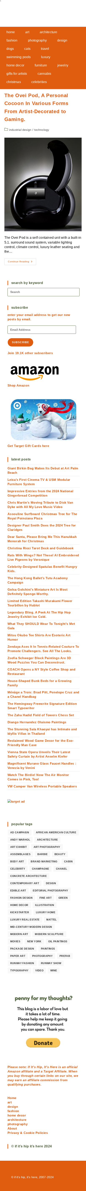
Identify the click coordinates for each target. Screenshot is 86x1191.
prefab (64, 956)
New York (34, 941)
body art (17, 861)
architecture (47, 839)
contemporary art (24, 883)
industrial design (20, 129)
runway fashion (22, 963)
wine (53, 970)
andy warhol (20, 839)
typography (19, 970)
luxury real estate (25, 919)
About (12, 1128)
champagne (40, 868)
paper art (17, 956)
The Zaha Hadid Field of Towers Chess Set (41, 715)
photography (42, 956)
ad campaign (19, 832)
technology (41, 129)
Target (48, 1071)
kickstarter (19, 912)
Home (12, 1098)
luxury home (45, 912)
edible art (18, 890)
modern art (19, 934)
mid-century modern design (31, 926)
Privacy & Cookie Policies (28, 1133)
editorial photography (50, 890)
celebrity (17, 868)
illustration (44, 905)
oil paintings (57, 941)
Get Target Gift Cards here (28, 446)
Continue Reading (22, 262)
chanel (61, 868)
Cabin (68, 861)
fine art (45, 897)
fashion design (21, 897)
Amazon (14, 1071)
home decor (19, 905)
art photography (47, 847)
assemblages (20, 854)
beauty (59, 854)
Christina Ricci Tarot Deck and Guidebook (41, 548)
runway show (51, 963)
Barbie (42, 854)
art (10, 1102)
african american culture (56, 832)
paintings (48, 948)
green (63, 897)
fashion (13, 1111)
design (51, 883)
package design (22, 948)
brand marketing (44, 861)
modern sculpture (49, 934)
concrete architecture (28, 876)
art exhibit (18, 847)
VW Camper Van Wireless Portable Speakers (42, 786)
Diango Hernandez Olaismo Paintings (37, 722)
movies (15, 941)
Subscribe (20, 342)
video (39, 970)
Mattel (51, 919)
